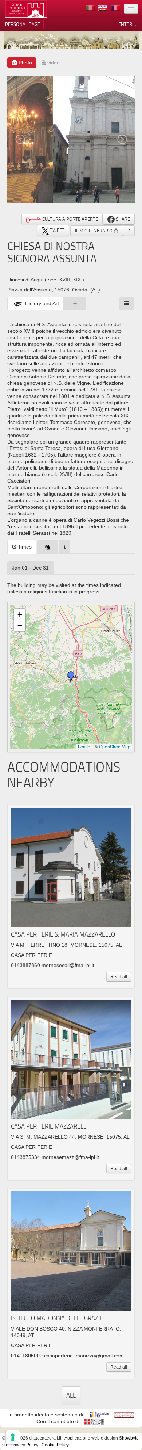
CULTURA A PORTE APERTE (69, 219)
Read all (118, 976)
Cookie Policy (55, 1444)
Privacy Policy (24, 1444)
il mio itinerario (94, 230)
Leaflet (84, 746)
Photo (24, 63)
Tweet (56, 230)
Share (122, 219)
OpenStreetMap (114, 746)
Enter (125, 24)
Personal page (22, 24)
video (53, 63)
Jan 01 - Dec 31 (30, 568)
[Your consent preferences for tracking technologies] (13, 1437)
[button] (71, 677)
